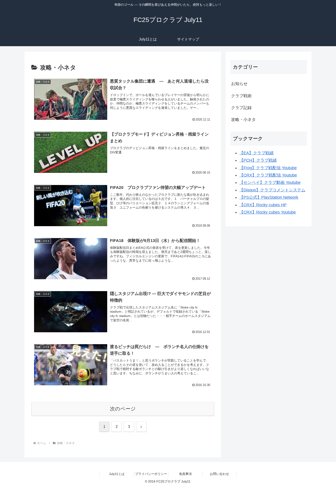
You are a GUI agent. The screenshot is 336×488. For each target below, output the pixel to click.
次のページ (123, 409)
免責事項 (185, 474)
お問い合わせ (219, 474)
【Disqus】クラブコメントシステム (272, 190)
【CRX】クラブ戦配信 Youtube (268, 175)
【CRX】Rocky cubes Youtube (267, 212)
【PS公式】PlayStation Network (268, 197)
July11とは (117, 474)
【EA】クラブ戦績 (256, 153)
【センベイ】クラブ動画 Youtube (270, 182)
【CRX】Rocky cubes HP (263, 205)
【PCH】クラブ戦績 (258, 160)
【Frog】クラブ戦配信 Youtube (268, 168)
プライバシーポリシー (151, 474)
